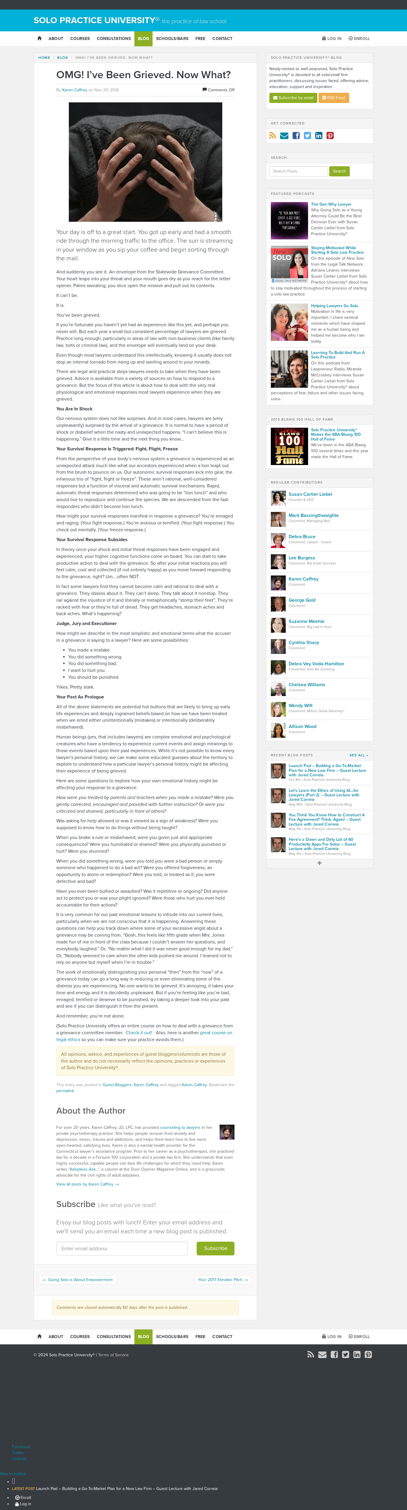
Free (200, 38)
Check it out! (139, 1033)
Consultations (114, 38)
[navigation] (203, 1492)
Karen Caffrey (146, 1084)
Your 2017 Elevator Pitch (223, 1279)
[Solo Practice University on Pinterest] (330, 137)
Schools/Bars (172, 38)
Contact (222, 38)
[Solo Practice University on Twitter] (307, 137)
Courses (80, 38)
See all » (359, 755)
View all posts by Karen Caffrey (87, 1184)
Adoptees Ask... (84, 1169)
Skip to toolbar (13, 1473)
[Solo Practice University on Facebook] (296, 137)
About (56, 38)
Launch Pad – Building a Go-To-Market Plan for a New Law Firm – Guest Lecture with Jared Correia (115, 1488)
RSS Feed (335, 97)
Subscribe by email (295, 97)
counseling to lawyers (180, 1127)
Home (44, 58)
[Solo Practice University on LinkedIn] (318, 137)
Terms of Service (113, 1354)
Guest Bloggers (117, 1084)
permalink (65, 1090)
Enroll (361, 38)
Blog (143, 38)
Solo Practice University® (130, 20)
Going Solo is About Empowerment (78, 1279)
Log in (333, 38)
